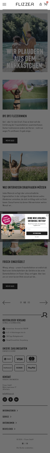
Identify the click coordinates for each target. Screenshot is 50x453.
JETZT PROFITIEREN (37, 233)
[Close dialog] (47, 215)
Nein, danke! (37, 236)
